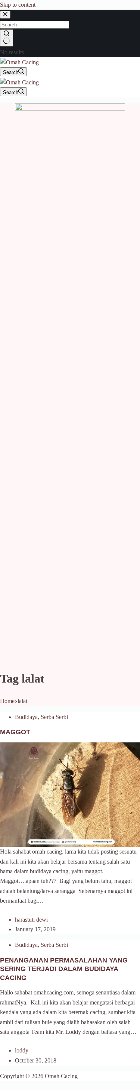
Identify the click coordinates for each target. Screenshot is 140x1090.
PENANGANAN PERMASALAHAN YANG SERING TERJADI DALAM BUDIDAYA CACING (64, 969)
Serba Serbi (54, 717)
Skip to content (17, 4)
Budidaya (26, 717)
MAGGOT (15, 732)
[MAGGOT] (70, 794)
